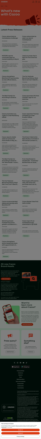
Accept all (20, 429)
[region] (20, 430)
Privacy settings (20, 436)
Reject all (20, 433)
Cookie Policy (3, 427)
